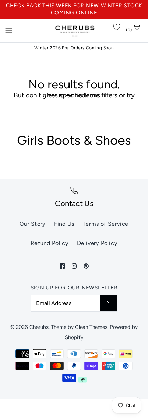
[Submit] (108, 303)
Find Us (64, 223)
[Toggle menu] (8, 30)
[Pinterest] (86, 266)
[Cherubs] (74, 30)
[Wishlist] (116, 26)
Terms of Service (105, 223)
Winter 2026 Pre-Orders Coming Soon (74, 47)
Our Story (32, 223)
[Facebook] (62, 266)
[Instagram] (74, 266)
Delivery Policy (97, 243)
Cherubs (39, 327)
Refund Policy (49, 243)
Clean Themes (91, 327)
